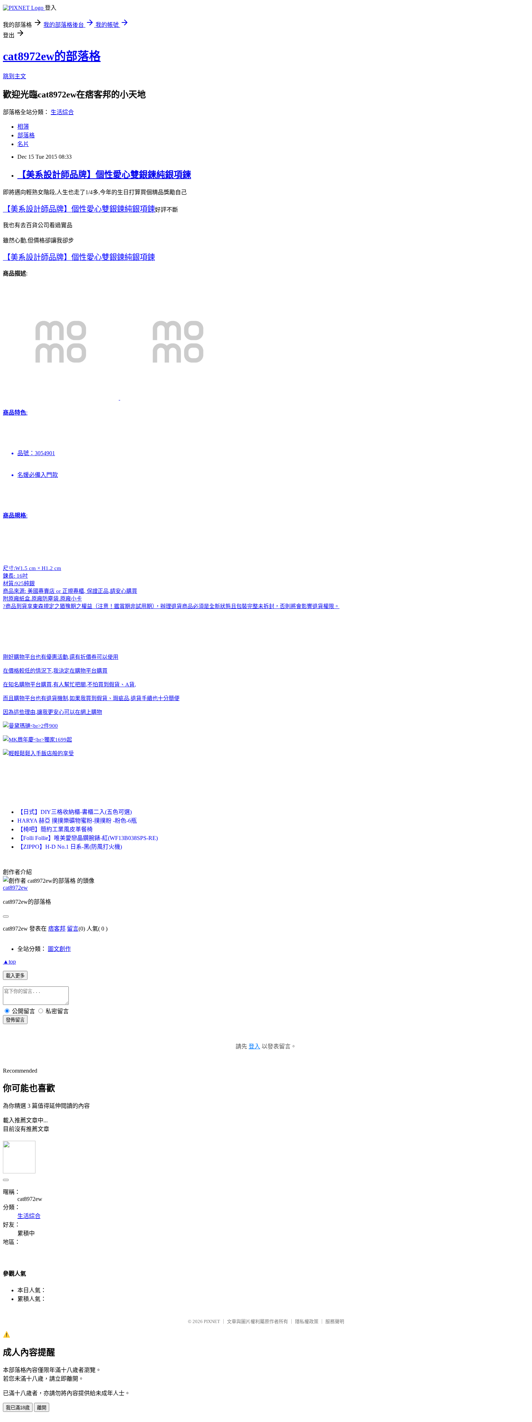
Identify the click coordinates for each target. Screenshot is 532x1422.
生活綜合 (62, 112)
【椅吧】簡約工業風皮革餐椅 (55, 829)
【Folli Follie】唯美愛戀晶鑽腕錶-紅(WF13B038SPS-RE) (87, 838)
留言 (73, 929)
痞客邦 (57, 929)
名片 (23, 144)
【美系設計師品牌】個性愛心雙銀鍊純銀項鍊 (104, 174)
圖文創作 (59, 949)
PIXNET (212, 1321)
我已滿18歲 (18, 1407)
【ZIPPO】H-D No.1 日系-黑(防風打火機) (69, 847)
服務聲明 (334, 1321)
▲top (9, 962)
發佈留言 (15, 1020)
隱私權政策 (306, 1321)
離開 (41, 1407)
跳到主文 (14, 76)
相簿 (23, 127)
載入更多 (15, 975)
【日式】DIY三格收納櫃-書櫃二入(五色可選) (74, 812)
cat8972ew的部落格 (52, 56)
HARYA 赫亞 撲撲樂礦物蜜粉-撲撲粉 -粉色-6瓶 (77, 821)
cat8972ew (15, 888)
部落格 (26, 135)
